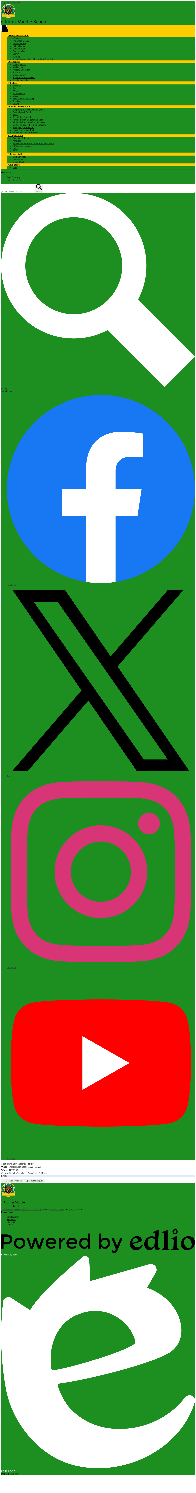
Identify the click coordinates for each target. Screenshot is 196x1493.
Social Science (19, 75)
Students (11, 1222)
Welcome (17, 38)
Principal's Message (21, 41)
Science (16, 72)
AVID (15, 91)
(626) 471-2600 (57, 1209)
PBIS (15, 151)
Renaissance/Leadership (23, 98)
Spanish (16, 101)
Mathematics (18, 67)
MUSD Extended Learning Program (29, 125)
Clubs (15, 148)
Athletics (17, 141)
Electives (17, 85)
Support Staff (19, 162)
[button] (18, 35)
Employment (13, 1217)
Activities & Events (21, 138)
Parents (10, 1224)
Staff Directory (19, 157)
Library (16, 54)
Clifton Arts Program (22, 146)
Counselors (18, 159)
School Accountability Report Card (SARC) (33, 59)
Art (14, 88)
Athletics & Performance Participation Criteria (33, 143)
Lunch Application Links (24, 130)
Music (15, 96)
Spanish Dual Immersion (24, 77)
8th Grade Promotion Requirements (29, 122)
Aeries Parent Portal (22, 112)
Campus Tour (19, 48)
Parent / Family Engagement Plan (28, 119)
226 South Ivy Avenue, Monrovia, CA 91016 (21, 1209)
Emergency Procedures (23, 127)
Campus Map (19, 51)
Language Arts (19, 64)
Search (4, 191)
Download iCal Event (37, 1173)
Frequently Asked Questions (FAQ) (29, 109)
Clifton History (19, 43)
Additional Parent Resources (25, 132)
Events (4, 1176)
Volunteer (11, 1219)
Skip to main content (10, 2)
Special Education (21, 80)
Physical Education (21, 70)
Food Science (19, 93)
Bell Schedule (19, 46)
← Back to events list (12, 1180)
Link (15, 167)
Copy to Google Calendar (13, 1173)
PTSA (15, 114)
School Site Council (22, 117)
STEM (16, 104)
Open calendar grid (34, 1180)
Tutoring (16, 56)
